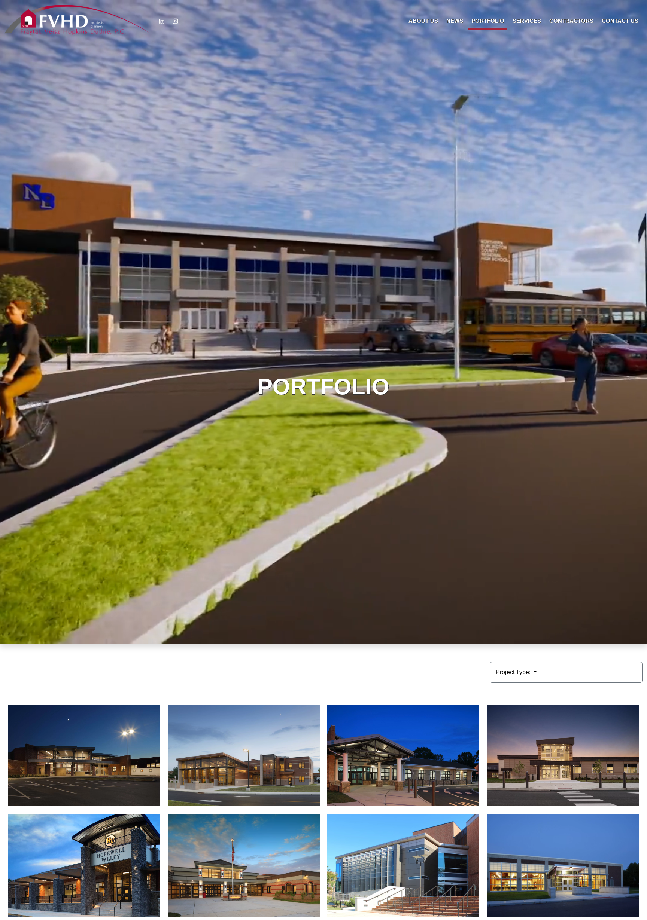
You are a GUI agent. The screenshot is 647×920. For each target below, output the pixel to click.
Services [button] (527, 21)
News (454, 21)
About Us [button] (423, 21)
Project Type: (514, 672)
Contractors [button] (571, 21)
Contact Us (620, 21)
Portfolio (487, 21)
